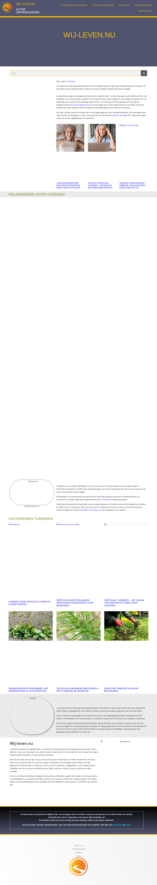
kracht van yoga (120, 115)
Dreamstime (117, 825)
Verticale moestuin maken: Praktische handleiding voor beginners (74, 603)
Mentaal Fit (124, 5)
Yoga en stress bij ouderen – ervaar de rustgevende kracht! (100, 185)
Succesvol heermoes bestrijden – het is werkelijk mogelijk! (77, 689)
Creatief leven (145, 11)
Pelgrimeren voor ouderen (73, 5)
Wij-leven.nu (25, 4)
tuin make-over (105, 499)
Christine (71, 81)
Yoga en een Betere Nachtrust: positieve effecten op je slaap (68, 185)
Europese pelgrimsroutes (80, 105)
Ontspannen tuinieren (31, 519)
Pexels (128, 825)
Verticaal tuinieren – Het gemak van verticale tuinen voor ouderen (124, 603)
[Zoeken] (144, 73)
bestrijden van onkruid (89, 510)
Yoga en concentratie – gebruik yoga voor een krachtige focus (132, 185)
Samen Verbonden (143, 5)
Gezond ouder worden (103, 5)
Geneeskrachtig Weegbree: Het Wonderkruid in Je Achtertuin (28, 689)
